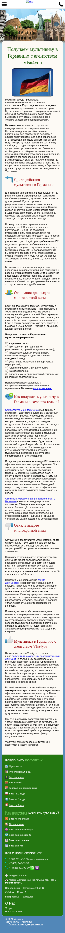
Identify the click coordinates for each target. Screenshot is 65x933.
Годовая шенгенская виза (23, 788)
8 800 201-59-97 (61, 4)
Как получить (16, 812)
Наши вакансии (13, 911)
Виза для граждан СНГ (21, 835)
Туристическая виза (19, 771)
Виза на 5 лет (16, 805)
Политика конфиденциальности (25, 924)
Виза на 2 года (17, 793)
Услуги (8, 908)
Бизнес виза (15, 782)
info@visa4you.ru (18, 875)
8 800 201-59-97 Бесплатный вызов (28, 859)
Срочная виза (16, 824)
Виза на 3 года (17, 799)
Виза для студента (19, 840)
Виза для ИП (16, 845)
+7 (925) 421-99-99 (19, 867)
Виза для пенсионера (21, 829)
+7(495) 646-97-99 (19, 863)
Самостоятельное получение (22, 409)
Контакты (27, 921)
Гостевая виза (16, 777)
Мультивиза (15, 766)
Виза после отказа (19, 818)
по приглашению (42, 388)
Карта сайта (12, 921)
